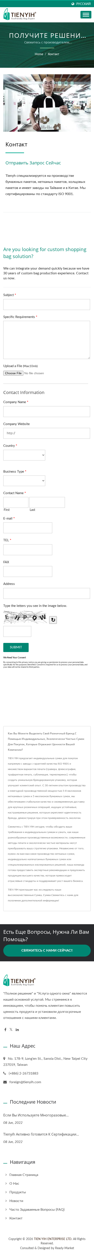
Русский (83, 4)
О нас (14, 1183)
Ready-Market (64, 1248)
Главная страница (23, 1175)
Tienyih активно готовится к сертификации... (41, 1134)
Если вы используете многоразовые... (36, 1115)
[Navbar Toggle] (85, 14)
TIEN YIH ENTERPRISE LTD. (53, 1239)
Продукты (17, 1192)
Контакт (53, 54)
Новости (16, 1201)
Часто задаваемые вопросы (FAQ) (36, 1209)
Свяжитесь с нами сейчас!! (47, 950)
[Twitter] (11, 1029)
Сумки (47, 895)
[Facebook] (5, 1029)
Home (39, 54)
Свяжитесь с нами (62, 895)
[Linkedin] (17, 1029)
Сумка (38, 895)
